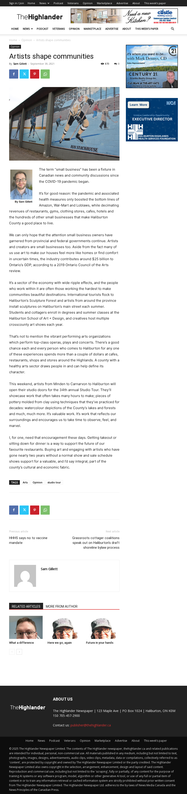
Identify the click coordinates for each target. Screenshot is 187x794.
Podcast (58, 3)
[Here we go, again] (64, 627)
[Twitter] (24, 74)
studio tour (54, 482)
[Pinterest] (34, 74)
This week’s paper (155, 3)
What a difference (21, 642)
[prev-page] (12, 652)
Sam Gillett (20, 63)
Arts (25, 482)
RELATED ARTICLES (26, 606)
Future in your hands (99, 642)
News (42, 3)
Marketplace (104, 3)
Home (31, 3)
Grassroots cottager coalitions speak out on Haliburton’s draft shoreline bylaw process (95, 543)
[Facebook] (13, 74)
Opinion (88, 3)
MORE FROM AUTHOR (62, 606)
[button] (172, 29)
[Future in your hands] (102, 627)
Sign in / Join (16, 3)
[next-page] (19, 652)
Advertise (122, 3)
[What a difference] (26, 627)
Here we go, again (59, 642)
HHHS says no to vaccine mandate (28, 540)
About (136, 3)
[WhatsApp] (45, 74)
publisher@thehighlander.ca (90, 725)
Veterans (73, 3)
